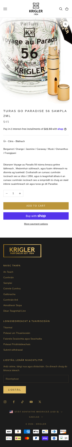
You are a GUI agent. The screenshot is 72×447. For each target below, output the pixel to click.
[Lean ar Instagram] (5, 402)
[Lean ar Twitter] (40, 402)
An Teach (8, 272)
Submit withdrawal (13, 349)
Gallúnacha (9, 294)
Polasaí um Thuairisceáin (16, 333)
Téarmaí (7, 327)
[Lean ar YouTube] (31, 402)
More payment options (36, 223)
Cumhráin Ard (10, 299)
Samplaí (7, 283)
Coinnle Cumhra (12, 288)
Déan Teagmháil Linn (14, 310)
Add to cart (36, 206)
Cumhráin (8, 277)
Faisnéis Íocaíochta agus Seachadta (22, 338)
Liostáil (14, 390)
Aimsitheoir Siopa (12, 305)
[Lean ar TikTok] (22, 402)
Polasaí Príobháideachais (16, 344)
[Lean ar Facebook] (13, 402)
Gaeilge (34, 417)
